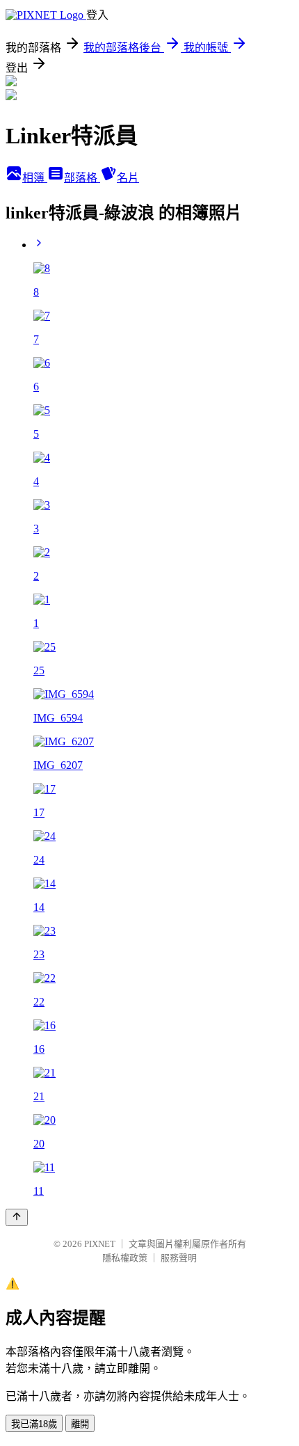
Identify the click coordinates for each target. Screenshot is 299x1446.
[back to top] (17, 1217)
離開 (80, 1424)
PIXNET (99, 1244)
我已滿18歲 (34, 1424)
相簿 (34, 178)
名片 (128, 178)
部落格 (82, 178)
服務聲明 (179, 1258)
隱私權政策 (124, 1258)
